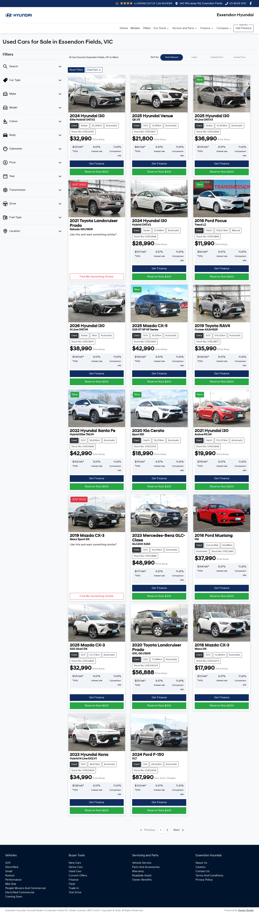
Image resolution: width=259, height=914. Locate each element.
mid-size (10, 884)
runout (9, 875)
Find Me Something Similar (97, 276)
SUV (8, 863)
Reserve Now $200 (97, 171)
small (8, 871)
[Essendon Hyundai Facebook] (251, 3)
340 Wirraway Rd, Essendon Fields (200, 3)
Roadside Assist (142, 875)
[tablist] (205, 57)
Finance (205, 28)
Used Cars (75, 871)
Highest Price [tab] (217, 57)
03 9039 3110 (237, 3)
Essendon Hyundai (235, 15)
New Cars (75, 863)
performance (13, 879)
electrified (11, 867)
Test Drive (75, 892)
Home (124, 28)
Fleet (72, 884)
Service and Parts (183, 28)
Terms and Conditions (209, 875)
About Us (201, 863)
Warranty (138, 871)
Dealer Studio (246, 910)
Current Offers (78, 875)
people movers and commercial (25, 888)
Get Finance (243, 28)
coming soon (13, 896)
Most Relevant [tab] (171, 57)
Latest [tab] (194, 57)
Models (135, 28)
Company (223, 28)
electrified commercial (19, 892)
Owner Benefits (142, 879)
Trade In (74, 888)
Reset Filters (76, 70)
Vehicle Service (141, 863)
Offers (147, 28)
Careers (200, 867)
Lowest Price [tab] (239, 57)
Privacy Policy (204, 879)
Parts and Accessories (146, 867)
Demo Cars (76, 867)
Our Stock (159, 28)
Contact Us (202, 871)
